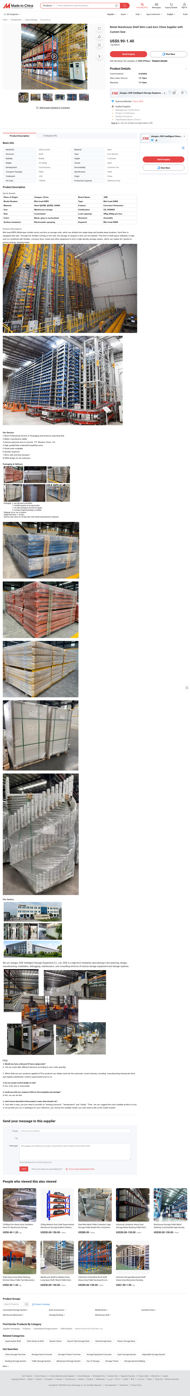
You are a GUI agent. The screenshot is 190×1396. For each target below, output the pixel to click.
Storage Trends (111, 1361)
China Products (40, 1376)
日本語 (125, 1379)
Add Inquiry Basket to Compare (55, 107)
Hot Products (27, 1376)
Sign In (114, 123)
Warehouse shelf (102, 1315)
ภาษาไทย (140, 1379)
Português (49, 1379)
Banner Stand (55, 1341)
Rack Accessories (56, 1310)
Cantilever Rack (148, 1310)
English (30, 1379)
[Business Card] (183, 147)
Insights (165, 1376)
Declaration (123, 1385)
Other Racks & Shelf (35, 1341)
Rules (185, 14)
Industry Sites (113, 1376)
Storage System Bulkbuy (134, 1361)
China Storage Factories (15, 1354)
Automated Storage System (15, 1310)
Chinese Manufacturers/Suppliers (61, 1376)
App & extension (153, 14)
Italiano (81, 1379)
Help (138, 14)
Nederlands (100, 1379)
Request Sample (159, 61)
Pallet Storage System (41, 1361)
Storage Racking (56, 1315)
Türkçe (149, 1379)
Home (5, 20)
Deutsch (90, 1379)
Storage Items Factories (42, 1354)
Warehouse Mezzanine (12, 1315)
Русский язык (70, 1379)
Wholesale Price (99, 1376)
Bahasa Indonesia (172, 1379)
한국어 (117, 1379)
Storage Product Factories (69, 1354)
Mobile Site (155, 1376)
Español (39, 1379)
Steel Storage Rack (103, 1341)
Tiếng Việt (158, 1379)
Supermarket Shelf (13, 1341)
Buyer (123, 14)
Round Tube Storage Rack (78, 1341)
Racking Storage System (15, 1361)
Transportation (16, 20)
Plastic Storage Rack (126, 1341)
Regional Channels (128, 1376)
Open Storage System (126, 1354)
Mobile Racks (100, 1310)
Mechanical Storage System (69, 1361)
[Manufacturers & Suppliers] (18, 6)
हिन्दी (132, 1379)
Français (58, 1379)
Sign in (184, 7)
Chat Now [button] (170, 54)
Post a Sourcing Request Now (80, 1169)
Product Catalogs (42, 1304)
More (5, 1366)
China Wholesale (83, 1376)
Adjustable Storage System (153, 1354)
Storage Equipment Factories (99, 1354)
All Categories (12, 14)
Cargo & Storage (31, 20)
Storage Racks (45, 20)
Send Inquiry (128, 54)
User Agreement (111, 1385)
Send (24, 1169)
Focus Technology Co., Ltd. (77, 1385)
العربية (110, 1379)
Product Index (143, 1376)
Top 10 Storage (92, 1361)
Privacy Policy (136, 1385)
